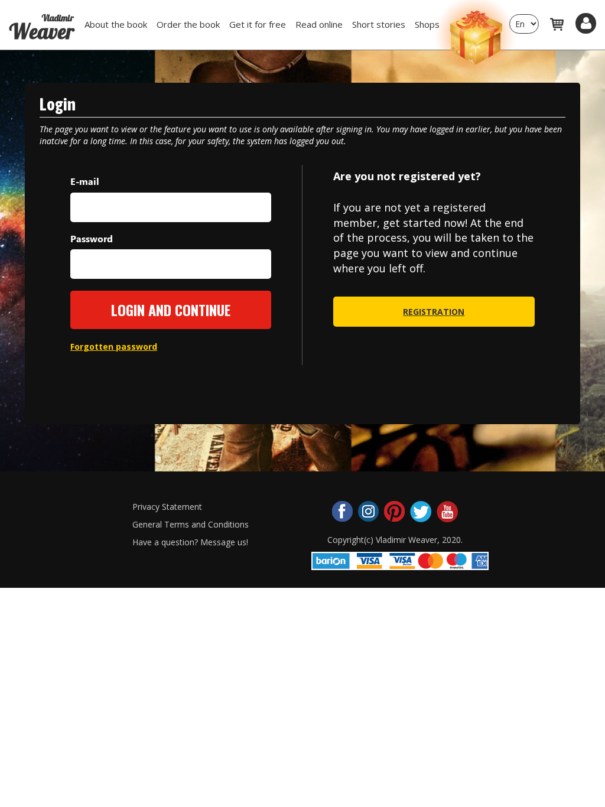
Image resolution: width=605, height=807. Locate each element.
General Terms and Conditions (190, 524)
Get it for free (257, 24)
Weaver (41, 22)
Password (91, 238)
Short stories (378, 24)
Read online (319, 24)
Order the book (188, 24)
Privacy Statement (167, 506)
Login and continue (170, 309)
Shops (427, 24)
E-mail (84, 181)
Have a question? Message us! (190, 542)
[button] (585, 23)
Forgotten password (113, 346)
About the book (115, 24)
